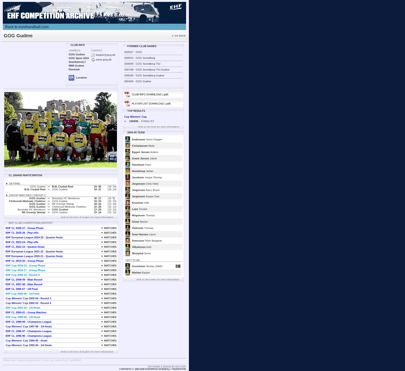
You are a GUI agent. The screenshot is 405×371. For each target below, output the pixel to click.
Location (81, 77)
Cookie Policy (61, 360)
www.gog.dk (104, 59)
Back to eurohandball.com (27, 27)
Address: (75, 50)
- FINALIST (139, 121)
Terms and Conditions (17, 360)
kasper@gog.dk (105, 54)
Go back (179, 35)
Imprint (77, 360)
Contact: (97, 50)
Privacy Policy (42, 360)
